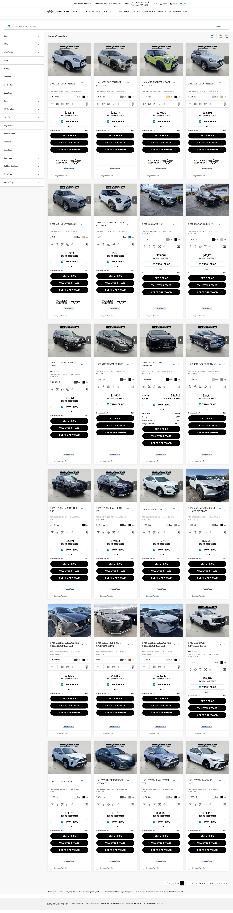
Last (210, 883)
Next (201, 883)
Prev (176, 883)
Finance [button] (127, 12)
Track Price (71, 121)
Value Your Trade (69, 142)
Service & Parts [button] (148, 12)
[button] (88, 60)
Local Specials (95, 12)
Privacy (93, 904)
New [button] (105, 12)
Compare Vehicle (60, 176)
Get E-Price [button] (69, 135)
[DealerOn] (53, 903)
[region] (69, 130)
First (168, 883)
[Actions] (86, 84)
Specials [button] (136, 12)
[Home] (86, 12)
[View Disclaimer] (73, 104)
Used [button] (111, 12)
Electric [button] (118, 12)
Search (218, 26)
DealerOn (79, 904)
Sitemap (86, 904)
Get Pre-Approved (69, 149)
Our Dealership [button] (180, 12)
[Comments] (86, 104)
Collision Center (164, 12)
